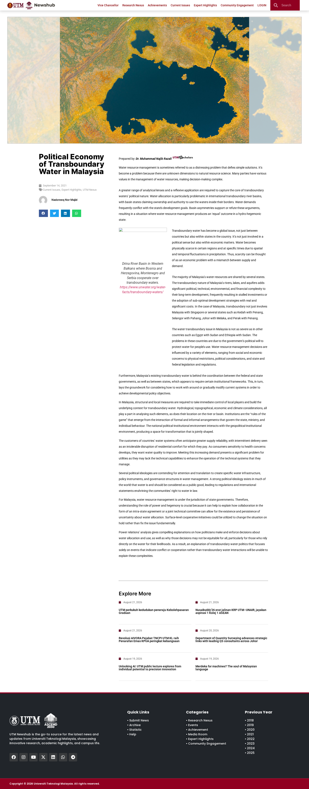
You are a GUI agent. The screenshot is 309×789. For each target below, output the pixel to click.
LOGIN (262, 5)
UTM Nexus (90, 189)
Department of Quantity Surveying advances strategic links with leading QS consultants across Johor (231, 639)
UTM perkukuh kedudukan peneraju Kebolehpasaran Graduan (154, 611)
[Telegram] (73, 757)
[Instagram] (23, 757)
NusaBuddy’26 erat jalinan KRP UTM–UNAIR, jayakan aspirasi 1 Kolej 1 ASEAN (230, 611)
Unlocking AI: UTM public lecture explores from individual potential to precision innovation (150, 668)
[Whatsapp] (63, 757)
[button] (43, 213)
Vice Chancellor (108, 5)
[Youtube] (33, 757)
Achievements (157, 5)
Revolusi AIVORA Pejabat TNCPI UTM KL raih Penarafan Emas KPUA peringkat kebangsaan (149, 639)
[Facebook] (13, 757)
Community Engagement (237, 5)
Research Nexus (133, 5)
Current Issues (180, 5)
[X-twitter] (43, 757)
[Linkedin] (53, 757)
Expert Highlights (205, 5)
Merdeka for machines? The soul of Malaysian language (226, 668)
